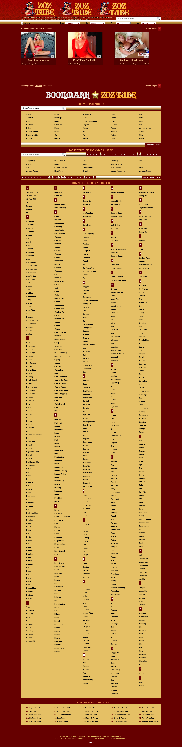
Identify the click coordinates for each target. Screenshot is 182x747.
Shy (140, 299)
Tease (141, 454)
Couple (57, 329)
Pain (112, 465)
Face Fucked (59, 566)
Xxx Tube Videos (64, 715)
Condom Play (59, 312)
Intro (84, 512)
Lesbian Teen (88, 613)
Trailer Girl (143, 232)
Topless (142, 506)
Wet (140, 627)
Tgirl (140, 465)
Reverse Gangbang (118, 249)
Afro (28, 239)
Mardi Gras (87, 358)
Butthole (29, 592)
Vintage (142, 598)
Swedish (142, 422)
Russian (114, 644)
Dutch (56, 495)
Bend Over (30, 442)
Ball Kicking (31, 367)
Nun (112, 397)
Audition (29, 334)
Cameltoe (30, 610)
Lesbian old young (90, 121)
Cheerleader (59, 230)
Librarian (86, 620)
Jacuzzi (86, 524)
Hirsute (86, 432)
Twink (141, 543)
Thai (140, 115)
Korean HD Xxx (91, 722)
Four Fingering (88, 234)
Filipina (57, 614)
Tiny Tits (142, 492)
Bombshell (30, 517)
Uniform (142, 569)
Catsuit (29, 638)
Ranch (113, 603)
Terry (141, 168)
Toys (141, 118)
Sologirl (142, 354)
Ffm (56, 611)
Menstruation (116, 306)
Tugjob (141, 536)
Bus (28, 575)
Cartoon (29, 624)
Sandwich (115, 660)
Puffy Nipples (116, 379)
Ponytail (114, 547)
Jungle (85, 555)
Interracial (87, 505)
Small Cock (143, 204)
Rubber (114, 641)
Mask (85, 673)
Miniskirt (114, 330)
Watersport (143, 617)
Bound (29, 540)
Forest (85, 254)
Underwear (143, 562)
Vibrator (142, 595)
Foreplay (86, 251)
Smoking (142, 333)
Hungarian (87, 480)
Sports (141, 378)
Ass (28, 121)
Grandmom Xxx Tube (122, 715)
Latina (85, 118)
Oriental (114, 450)
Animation (30, 279)
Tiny (140, 489)
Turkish (142, 540)
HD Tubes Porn (35, 718)
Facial (56, 570)
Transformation (145, 519)
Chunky (57, 247)
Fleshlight (58, 641)
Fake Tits (58, 573)
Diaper (57, 437)
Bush (28, 578)
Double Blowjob (60, 204)
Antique (29, 286)
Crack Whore (59, 339)
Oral (112, 439)
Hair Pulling (87, 391)
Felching (57, 597)
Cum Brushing (60, 208)
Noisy (113, 386)
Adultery (29, 228)
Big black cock (32, 132)
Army (28, 300)
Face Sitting (59, 563)
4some (29, 209)
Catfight (29, 634)
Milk (112, 326)
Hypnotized (87, 486)
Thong (141, 472)
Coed (56, 292)
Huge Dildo (87, 217)
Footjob (86, 244)
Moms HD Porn (91, 711)
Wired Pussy (144, 268)
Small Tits (143, 330)
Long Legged (88, 606)
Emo (56, 524)
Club (56, 288)
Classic (57, 257)
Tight (141, 485)
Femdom (58, 601)
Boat (28, 510)
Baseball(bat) (31, 387)
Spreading (143, 381)
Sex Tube (33, 711)
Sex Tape (114, 683)
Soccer (142, 344)
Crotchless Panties (62, 356)
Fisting (57, 631)
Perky (113, 496)
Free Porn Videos (153, 145)
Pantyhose (115, 482)
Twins (141, 547)
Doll (56, 454)
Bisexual (29, 482)
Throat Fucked (145, 217)
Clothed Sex (59, 281)
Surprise (142, 419)
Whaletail (142, 630)
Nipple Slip (115, 383)
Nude (113, 390)
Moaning (114, 347)
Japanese (87, 531)
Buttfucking (31, 588)
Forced (85, 247)
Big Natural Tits (32, 462)
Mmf (112, 344)
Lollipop (86, 644)
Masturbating (131, 64)
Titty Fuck (143, 220)
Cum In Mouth (60, 387)
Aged (28, 115)
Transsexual (144, 523)
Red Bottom (115, 204)
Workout (142, 654)
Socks (141, 347)
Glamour (86, 331)
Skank (141, 309)
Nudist (113, 393)
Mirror (113, 333)
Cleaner (57, 268)
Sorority (142, 357)
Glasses (86, 335)
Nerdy (113, 373)
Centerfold (30, 641)
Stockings (143, 395)
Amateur (123, 64)
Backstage (30, 353)
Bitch (28, 486)
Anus (28, 290)
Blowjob (29, 506)
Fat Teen (57, 590)
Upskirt (142, 579)
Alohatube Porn (63, 711)
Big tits (29, 138)
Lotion (85, 651)
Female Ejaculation (62, 517)
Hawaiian (86, 408)
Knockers (87, 574)
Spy (140, 384)
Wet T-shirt (143, 289)
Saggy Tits (115, 653)
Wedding (142, 624)
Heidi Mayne (59, 171)
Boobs (117, 64)
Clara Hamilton (60, 168)
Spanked (142, 364)
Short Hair (115, 265)
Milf (84, 132)
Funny (85, 275)
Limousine (87, 630)
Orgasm (114, 443)
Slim (140, 326)
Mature (85, 128)
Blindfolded (30, 496)
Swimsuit (142, 425)
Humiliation (87, 473)
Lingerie (80, 64)
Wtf (140, 665)
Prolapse (114, 567)
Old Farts (114, 241)
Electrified (58, 520)
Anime (29, 283)
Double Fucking (60, 471)
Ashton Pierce (32, 171)
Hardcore (86, 405)
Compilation (59, 309)
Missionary (115, 337)
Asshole (29, 327)
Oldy (112, 429)
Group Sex (87, 369)
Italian (85, 516)
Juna (85, 161)
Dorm (56, 464)
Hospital (86, 452)
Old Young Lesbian (118, 280)
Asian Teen (30, 310)
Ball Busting (31, 363)
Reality (113, 613)
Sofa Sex (142, 286)
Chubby (57, 244)
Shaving (114, 690)
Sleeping (142, 323)
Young (141, 685)
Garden (86, 307)
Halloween (87, 394)
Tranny (141, 121)
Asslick (29, 331)
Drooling (57, 488)
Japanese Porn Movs (150, 722)
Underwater (143, 559)
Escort (57, 530)
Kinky (85, 564)
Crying (57, 360)
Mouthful (114, 357)
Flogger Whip (59, 648)
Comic (57, 302)
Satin (113, 663)
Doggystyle (59, 450)
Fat (55, 583)
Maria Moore (116, 168)
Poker (113, 533)
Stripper (142, 401)
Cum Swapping (60, 394)
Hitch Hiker (87, 425)
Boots (28, 527)
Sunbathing (143, 415)
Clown (56, 285)
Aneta (28, 164)
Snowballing (144, 340)
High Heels (87, 415)
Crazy (56, 343)
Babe (28, 343)
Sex (112, 680)
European (58, 537)
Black (56, 115)
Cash (28, 628)
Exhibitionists (59, 544)
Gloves (85, 341)
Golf (84, 348)
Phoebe (142, 164)
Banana (29, 373)
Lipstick (86, 637)
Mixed (53, 64)
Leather (86, 600)
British (29, 561)
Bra (27, 544)
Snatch (142, 337)
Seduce (114, 132)
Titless (141, 495)
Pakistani (114, 468)
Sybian (141, 432)
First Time (58, 624)
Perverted (115, 499)
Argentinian (31, 296)
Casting (29, 631)
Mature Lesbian (117, 277)
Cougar (57, 322)
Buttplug (29, 595)
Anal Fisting (31, 273)
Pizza (113, 520)
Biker (28, 472)
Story (141, 398)
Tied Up (142, 482)
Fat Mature (58, 587)
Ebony (57, 128)
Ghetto (85, 318)
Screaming (115, 670)
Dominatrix (58, 460)
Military (114, 323)
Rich (112, 627)
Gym (84, 372)
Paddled (114, 462)
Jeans (85, 534)
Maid (84, 663)
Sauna (113, 666)
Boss (28, 534)
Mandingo (115, 161)
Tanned (142, 444)
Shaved (114, 687)
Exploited (58, 554)
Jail (84, 528)
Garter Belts (88, 192)
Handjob (86, 401)
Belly (28, 438)
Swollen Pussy (145, 258)
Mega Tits (115, 299)
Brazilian (29, 554)
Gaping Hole (87, 304)
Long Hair (86, 388)
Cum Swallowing (61, 390)
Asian (28, 307)
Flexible (57, 645)
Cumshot (58, 397)
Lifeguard (86, 627)
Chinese (57, 237)
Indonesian (87, 499)
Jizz (84, 545)
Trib (140, 125)
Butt (28, 585)
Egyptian (58, 513)
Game (85, 294)
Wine (141, 651)
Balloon (29, 360)
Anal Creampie (32, 266)
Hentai (85, 418)
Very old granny (145, 128)
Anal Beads (31, 262)
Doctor (57, 447)
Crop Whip (58, 349)
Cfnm (56, 217)
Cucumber (58, 370)
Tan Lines (143, 241)
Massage (86, 676)
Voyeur (142, 132)
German (57, 138)
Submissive (143, 408)
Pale (112, 472)
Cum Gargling (60, 384)
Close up (58, 125)
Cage (28, 607)
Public (113, 578)
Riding (113, 630)
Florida (57, 652)
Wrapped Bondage (146, 192)
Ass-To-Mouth (32, 320)
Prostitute (115, 574)
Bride (28, 557)
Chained (57, 220)
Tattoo (113, 135)
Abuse (91, 743)
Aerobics (30, 232)
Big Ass (29, 317)
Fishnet (57, 628)
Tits (140, 499)
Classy (57, 264)
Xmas (141, 673)
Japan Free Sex (35, 708)
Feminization (59, 604)
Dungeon (58, 491)
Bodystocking (32, 513)
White (141, 637)
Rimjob (113, 634)
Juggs (85, 548)
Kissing (86, 567)
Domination (59, 457)
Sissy (141, 306)
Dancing (57, 420)
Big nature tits (32, 135)
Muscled (114, 361)
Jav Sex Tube (147, 711)
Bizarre (29, 489)
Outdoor (114, 125)
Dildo (35, 64)
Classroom (58, 261)
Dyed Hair (58, 498)
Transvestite (144, 526)
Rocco (113, 637)
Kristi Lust (87, 171)
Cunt (56, 401)
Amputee (30, 256)
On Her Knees (116, 268)
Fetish (70, 64)
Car (27, 621)
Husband (86, 483)
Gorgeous (87, 352)
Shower (142, 296)
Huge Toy (86, 469)
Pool (112, 550)
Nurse (113, 400)
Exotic (57, 548)
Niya (141, 161)
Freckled (86, 258)
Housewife (87, 463)
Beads (29, 414)
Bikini (28, 476)
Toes (141, 502)
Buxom (29, 598)
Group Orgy (87, 365)
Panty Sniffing (116, 479)
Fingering (58, 618)
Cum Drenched (60, 377)
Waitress (142, 613)
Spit (140, 374)
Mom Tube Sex (35, 715)
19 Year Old (31, 199)
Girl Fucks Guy (89, 268)
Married (86, 670)
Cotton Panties (60, 319)
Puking (113, 581)
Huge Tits (86, 466)
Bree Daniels (59, 161)
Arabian (29, 293)
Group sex (87, 115)
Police (113, 537)
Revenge (114, 624)
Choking (57, 240)
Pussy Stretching (118, 588)
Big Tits (29, 469)
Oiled (113, 115)
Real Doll (114, 229)
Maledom (86, 666)
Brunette (29, 564)
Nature (85, 138)
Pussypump (115, 595)
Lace (85, 586)
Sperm (141, 371)
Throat (141, 475)
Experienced (59, 551)
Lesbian (86, 610)
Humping (86, 476)
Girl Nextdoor (88, 324)
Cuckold (57, 367)
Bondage (58, 118)
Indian (85, 495)
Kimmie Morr (88, 168)
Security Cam (116, 213)
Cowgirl (57, 336)
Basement (30, 390)
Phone (113, 506)
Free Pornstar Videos (151, 177)
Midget (113, 316)
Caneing (29, 614)
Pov (112, 560)
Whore (141, 138)
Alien (28, 245)
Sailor (113, 656)
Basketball (30, 394)
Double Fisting (60, 467)
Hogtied (86, 439)
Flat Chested (59, 234)
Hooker (86, 446)
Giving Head (87, 328)
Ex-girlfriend (59, 541)
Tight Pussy (143, 261)
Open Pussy (116, 436)
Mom (85, 135)
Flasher (57, 638)
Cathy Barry (59, 164)
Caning (29, 617)
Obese (113, 415)
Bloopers (30, 503)
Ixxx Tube (61, 718)
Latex (85, 593)
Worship (142, 658)
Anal (28, 259)
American (30, 252)
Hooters (86, 449)
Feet (56, 594)
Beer (28, 431)
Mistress (114, 340)
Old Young (115, 426)
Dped (56, 477)
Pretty (113, 564)
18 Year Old (31, 196)
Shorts (141, 292)
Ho (84, 435)
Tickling (142, 478)
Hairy (85, 384)
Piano (113, 509)
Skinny (141, 313)
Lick (84, 623)
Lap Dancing (88, 213)
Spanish (142, 361)
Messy (113, 309)
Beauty (29, 421)
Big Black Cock (32, 452)
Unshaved (143, 576)
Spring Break (144, 196)
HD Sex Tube (62, 722)
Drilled (57, 484)
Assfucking (31, 324)
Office (113, 419)
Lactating (86, 589)
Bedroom (30, 428)
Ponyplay (114, 543)
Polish (113, 540)
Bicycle (29, 448)
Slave (141, 320)
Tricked (142, 533)
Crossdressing (60, 353)
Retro (113, 620)
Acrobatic (30, 221)
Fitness (57, 635)
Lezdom (86, 617)
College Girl (59, 298)
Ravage (114, 610)
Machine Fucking (89, 271)
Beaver (29, 424)
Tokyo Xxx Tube (148, 715)
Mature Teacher (117, 292)
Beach (29, 411)
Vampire (142, 588)
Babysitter (30, 346)
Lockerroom (88, 640)
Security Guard (117, 256)
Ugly (141, 555)
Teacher (142, 451)
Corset (57, 315)
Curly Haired (59, 404)
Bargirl (29, 384)
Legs (85, 603)
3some (29, 206)
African (29, 235)
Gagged (86, 287)
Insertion (86, 502)
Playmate (114, 523)
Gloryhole (86, 338)
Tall (140, 441)
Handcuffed (87, 398)
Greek (85, 362)
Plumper (114, 526)
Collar (56, 295)
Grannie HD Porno (121, 711)
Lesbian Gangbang (90, 300)
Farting (57, 580)
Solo (75, 64)
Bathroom (30, 401)
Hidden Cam (88, 201)
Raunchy (114, 607)
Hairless (86, 381)
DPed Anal (58, 192)
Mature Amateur (117, 192)
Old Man (114, 289)
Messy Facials (116, 237)
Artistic (29, 303)
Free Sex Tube (91, 708)
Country (57, 326)
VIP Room (143, 277)
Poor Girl (114, 253)
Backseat (30, 349)
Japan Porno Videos (150, 708)
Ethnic (57, 534)
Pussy (24, 64)
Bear (28, 418)
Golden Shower (89, 345)
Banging (29, 377)
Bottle (28, 537)
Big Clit (29, 455)
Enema (57, 527)
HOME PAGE (28, 24)
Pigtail (113, 516)
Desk (56, 433)
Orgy (113, 121)
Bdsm (28, 128)
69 (27, 213)
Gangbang (87, 297)
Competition (59, 305)
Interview (86, 509)
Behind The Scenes (34, 435)
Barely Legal (31, 380)
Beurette (29, 445)
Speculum (143, 367)
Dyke (56, 501)
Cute (56, 407)
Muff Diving (115, 225)
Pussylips (115, 591)
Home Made (87, 442)
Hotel (85, 456)
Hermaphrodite (89, 422)
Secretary (115, 673)
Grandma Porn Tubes (122, 708)
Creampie (58, 346)
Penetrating (115, 492)
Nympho (114, 407)
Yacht (141, 682)
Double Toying (60, 474)
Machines (86, 659)
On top (113, 118)
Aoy (28, 168)
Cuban (57, 363)
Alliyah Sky (30, 161)
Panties (114, 475)
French (85, 261)
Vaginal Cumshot (146, 208)
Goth (84, 355)
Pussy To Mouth (117, 354)
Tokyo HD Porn (35, 722)
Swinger (142, 429)
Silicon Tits (143, 303)
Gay (56, 135)
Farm (56, 577)
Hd (84, 411)
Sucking (142, 412)
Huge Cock (87, 204)
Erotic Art (58, 196)
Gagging (86, 290)
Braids (29, 551)
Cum (56, 373)
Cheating (58, 227)
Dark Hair (58, 423)
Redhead (114, 617)
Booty (56, 121)
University (143, 572)
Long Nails (87, 647)
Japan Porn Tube (120, 722)
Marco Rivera (116, 164)
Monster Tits (116, 350)
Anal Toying (31, 276)
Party (113, 489)
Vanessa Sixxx (145, 171)
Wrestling (143, 661)
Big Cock (30, 459)
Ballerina (30, 356)
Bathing (29, 125)
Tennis (141, 461)
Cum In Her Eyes (61, 380)
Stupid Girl (143, 229)
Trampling (143, 512)
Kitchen (86, 570)
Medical (114, 296)
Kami (85, 164)
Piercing (114, 513)
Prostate (114, 571)
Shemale (114, 694)
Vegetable (143, 591)
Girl (84, 321)
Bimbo (29, 479)
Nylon (113, 403)
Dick (56, 440)
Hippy (85, 428)
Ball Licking (31, 370)
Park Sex (114, 485)
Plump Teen (115, 530)
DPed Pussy (59, 481)
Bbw (28, 404)
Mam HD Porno (91, 718)
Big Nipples (31, 465)
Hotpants (86, 459)
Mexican (114, 313)
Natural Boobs (116, 201)
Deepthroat (59, 430)
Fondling (86, 237)
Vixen (141, 601)
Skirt (141, 316)
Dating (57, 426)
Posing (113, 557)
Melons (114, 303)
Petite (113, 502)
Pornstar (114, 554)
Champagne (59, 223)
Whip (141, 135)
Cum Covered (60, 332)
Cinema (57, 254)
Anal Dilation (31, 269)
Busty (28, 581)
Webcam (142, 620)
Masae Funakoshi (118, 171)
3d (27, 203)
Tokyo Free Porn (148, 718)
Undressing (143, 565)
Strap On (142, 249)
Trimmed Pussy (145, 265)
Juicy (85, 552)
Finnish (57, 621)
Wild (140, 648)
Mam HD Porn (91, 715)
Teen (113, 138)
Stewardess (144, 391)
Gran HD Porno (120, 718)
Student (142, 405)
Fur (84, 278)
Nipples (114, 376)
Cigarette (58, 251)
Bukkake (30, 568)
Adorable (30, 225)
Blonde (29, 500)
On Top (113, 432)
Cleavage (58, 271)
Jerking (86, 538)
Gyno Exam (87, 225)
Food (85, 241)
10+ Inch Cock (32, 192)
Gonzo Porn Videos (65, 708)
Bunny (29, 571)
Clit (55, 274)
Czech (57, 411)
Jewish (85, 541)
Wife (140, 644)
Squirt (141, 388)
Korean (86, 577)
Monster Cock (116, 217)
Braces (29, 547)
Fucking (29, 64)
